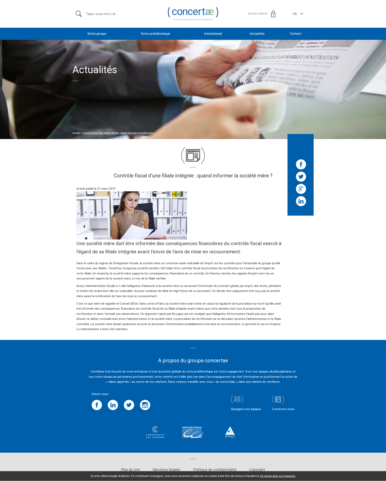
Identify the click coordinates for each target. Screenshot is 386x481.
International (213, 34)
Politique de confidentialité (214, 470)
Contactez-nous (283, 409)
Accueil (76, 133)
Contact (296, 34)
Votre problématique (155, 34)
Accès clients (258, 13)
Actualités (257, 34)
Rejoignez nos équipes (246, 409)
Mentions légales (167, 470)
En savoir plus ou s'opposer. (278, 476)
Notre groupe (96, 34)
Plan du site (130, 470)
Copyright (257, 470)
